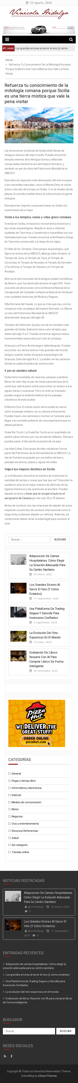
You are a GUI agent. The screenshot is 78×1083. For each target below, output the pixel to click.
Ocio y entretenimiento (25, 823)
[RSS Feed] (6, 1056)
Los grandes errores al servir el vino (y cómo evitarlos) (44, 589)
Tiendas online (20, 852)
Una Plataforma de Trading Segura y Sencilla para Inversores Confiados (47, 613)
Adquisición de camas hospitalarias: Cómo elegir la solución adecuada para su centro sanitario (48, 897)
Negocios (17, 816)
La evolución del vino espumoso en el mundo (32, 991)
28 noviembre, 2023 (45, 671)
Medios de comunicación (26, 802)
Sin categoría (19, 844)
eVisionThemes (47, 1075)
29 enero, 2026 (42, 574)
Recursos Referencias (25, 830)
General (16, 773)
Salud (15, 837)
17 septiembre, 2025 (46, 598)
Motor (15, 809)
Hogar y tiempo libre (24, 780)
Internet (16, 795)
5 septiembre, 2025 (45, 622)
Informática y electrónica (26, 787)
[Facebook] (12, 1056)
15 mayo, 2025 (42, 642)
